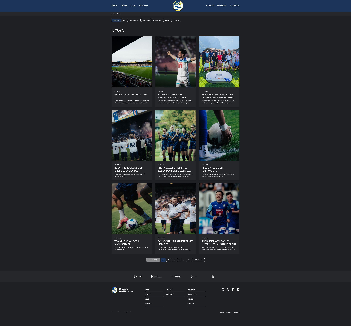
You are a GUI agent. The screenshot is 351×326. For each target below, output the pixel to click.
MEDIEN (190, 299)
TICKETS (210, 5)
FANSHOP (169, 294)
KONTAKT (191, 304)
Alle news (116, 20)
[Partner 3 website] (175, 276)
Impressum (236, 312)
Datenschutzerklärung (225, 312)
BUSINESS (143, 5)
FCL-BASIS (191, 290)
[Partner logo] (223, 289)
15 (188, 260)
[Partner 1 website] (137, 276)
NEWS (114, 5)
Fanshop (221, 5)
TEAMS (124, 5)
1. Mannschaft (134, 20)
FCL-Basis (235, 5)
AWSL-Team (146, 20)
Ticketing (167, 20)
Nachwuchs (157, 20)
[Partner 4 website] (194, 276)
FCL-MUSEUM (192, 294)
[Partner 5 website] (213, 276)
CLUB (133, 5)
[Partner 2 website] (156, 276)
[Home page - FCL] (178, 6)
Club (124, 20)
